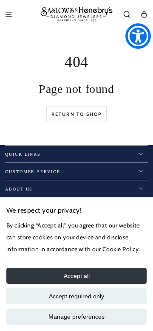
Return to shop (76, 114)
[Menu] (9, 14)
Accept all (77, 275)
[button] (127, 14)
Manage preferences (76, 316)
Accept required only (76, 296)
